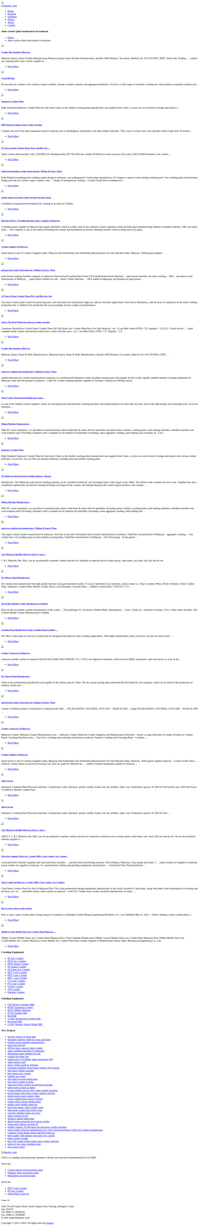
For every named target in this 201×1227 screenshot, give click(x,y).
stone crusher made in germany (23, 1065)
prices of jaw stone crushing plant (24, 1144)
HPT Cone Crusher (17, 975)
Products (12, 14)
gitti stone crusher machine (21, 1070)
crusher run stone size (18, 1056)
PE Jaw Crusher (16, 958)
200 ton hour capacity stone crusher (25, 1048)
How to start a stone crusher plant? (16, 908)
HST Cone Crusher (17, 972)
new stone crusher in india (20, 1082)
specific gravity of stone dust (22, 1036)
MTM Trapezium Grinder (20, 1007)
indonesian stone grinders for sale (24, 1053)
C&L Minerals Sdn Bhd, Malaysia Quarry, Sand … (23, 554)
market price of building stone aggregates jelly (30, 1059)
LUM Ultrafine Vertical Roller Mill (25, 1024)
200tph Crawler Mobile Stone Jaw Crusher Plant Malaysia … (28, 932)
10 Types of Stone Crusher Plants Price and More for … (25, 148)
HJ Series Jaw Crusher (19, 969)
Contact (11, 25)
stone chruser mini (17, 1062)
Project (11, 19)
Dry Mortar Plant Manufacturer (15, 577)
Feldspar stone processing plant (23, 1172)
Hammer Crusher (16, 992)
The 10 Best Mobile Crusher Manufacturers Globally (24, 604)
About (11, 22)
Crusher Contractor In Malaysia (15, 653)
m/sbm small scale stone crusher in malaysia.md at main (26, 197)
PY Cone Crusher (16, 983)
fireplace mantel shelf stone (21, 1118)
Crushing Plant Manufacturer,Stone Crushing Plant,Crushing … (29, 630)
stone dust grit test (16, 1045)
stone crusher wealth (18, 1138)
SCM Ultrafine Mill (17, 1013)
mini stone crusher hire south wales (25, 1110)
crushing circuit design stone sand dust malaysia (31, 1132)
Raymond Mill (15, 1021)
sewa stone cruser (16, 1147)
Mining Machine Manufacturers (15, 424)
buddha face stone (16, 1076)
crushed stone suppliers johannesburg (26, 1042)
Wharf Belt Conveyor (18, 1193)
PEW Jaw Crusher (17, 961)
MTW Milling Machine (19, 1010)
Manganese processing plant (21, 1175)
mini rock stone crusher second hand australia (30, 1084)
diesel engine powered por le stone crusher (29, 1121)
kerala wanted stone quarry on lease (25, 1099)
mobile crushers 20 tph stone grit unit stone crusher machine (37, 1127)
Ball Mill (12, 1016)
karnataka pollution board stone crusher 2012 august (33, 1067)
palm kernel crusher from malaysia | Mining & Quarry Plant (28, 270)
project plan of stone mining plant (24, 1101)
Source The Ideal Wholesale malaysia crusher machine (25, 322)
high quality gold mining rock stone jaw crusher (31, 1135)
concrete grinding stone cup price (24, 1113)
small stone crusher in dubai (21, 1087)
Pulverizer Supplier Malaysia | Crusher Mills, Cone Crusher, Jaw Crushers (34, 856)
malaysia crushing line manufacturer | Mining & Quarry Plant (29, 371)
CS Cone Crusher (16, 981)
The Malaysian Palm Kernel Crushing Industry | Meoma (26, 476)
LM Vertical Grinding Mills (21, 1004)
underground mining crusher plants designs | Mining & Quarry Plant (31, 171)
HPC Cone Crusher (17, 978)
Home (11, 11)
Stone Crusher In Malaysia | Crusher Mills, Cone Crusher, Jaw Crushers (33, 882)
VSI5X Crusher (15, 986)
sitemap (50, 1223)
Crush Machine (8, 78)
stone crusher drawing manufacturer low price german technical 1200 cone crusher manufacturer (55, 1130)
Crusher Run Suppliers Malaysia (15, 52)
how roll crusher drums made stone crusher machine (33, 1141)
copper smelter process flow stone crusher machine (33, 1090)
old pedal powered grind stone (23, 1079)
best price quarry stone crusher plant (25, 1107)
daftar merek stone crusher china (24, 1096)
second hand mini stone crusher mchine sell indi (31, 1093)
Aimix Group (7, 781)
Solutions (12, 16)
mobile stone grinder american (22, 1104)
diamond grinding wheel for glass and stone (29, 1039)
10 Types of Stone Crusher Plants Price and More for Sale (26, 296)
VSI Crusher (14, 989)
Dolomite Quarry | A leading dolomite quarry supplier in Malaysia (30, 221)
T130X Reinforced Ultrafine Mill (24, 1018)
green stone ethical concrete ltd (23, 1124)
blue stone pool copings (19, 1073)
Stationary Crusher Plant (12, 101)
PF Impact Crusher (17, 966)
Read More (13, 66)
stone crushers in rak (18, 1115)
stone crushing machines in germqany (26, 1051)
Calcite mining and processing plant (25, 1170)
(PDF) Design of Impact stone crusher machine (21, 125)
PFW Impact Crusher (18, 964)
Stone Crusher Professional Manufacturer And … (23, 398)
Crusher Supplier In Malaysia (14, 247)
